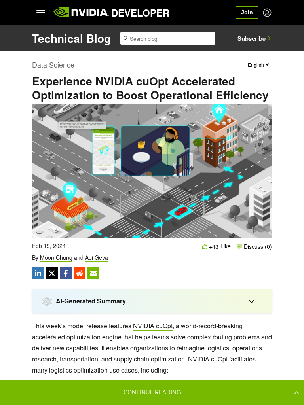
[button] (152, 392)
